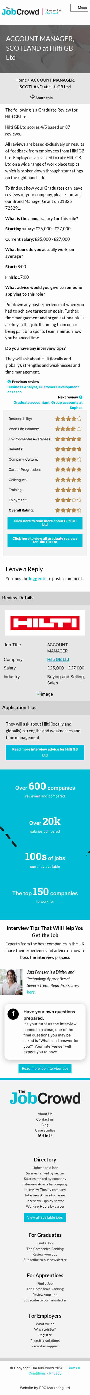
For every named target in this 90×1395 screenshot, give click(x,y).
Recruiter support (45, 1346)
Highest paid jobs (45, 1167)
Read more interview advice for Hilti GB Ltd (45, 752)
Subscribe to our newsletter (45, 1260)
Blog (45, 1125)
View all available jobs (45, 1217)
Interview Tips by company (45, 1189)
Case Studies (45, 1130)
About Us (45, 1114)
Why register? (45, 1329)
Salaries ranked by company (45, 1178)
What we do (45, 1324)
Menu (82, 7)
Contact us (45, 1119)
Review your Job (45, 1254)
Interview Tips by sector (45, 1201)
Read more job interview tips (45, 1068)
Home (21, 80)
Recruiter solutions (45, 1340)
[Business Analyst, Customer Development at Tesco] (9, 382)
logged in (37, 578)
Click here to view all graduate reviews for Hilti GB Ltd (45, 540)
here (31, 992)
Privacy (55, 1373)
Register (45, 1335)
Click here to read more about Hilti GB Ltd (45, 522)
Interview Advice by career (45, 1195)
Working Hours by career (45, 1206)
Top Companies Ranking (45, 1249)
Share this (44, 98)
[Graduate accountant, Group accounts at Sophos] (80, 397)
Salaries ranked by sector (45, 1173)
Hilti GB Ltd (58, 659)
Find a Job (45, 1243)
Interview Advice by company (45, 1184)
